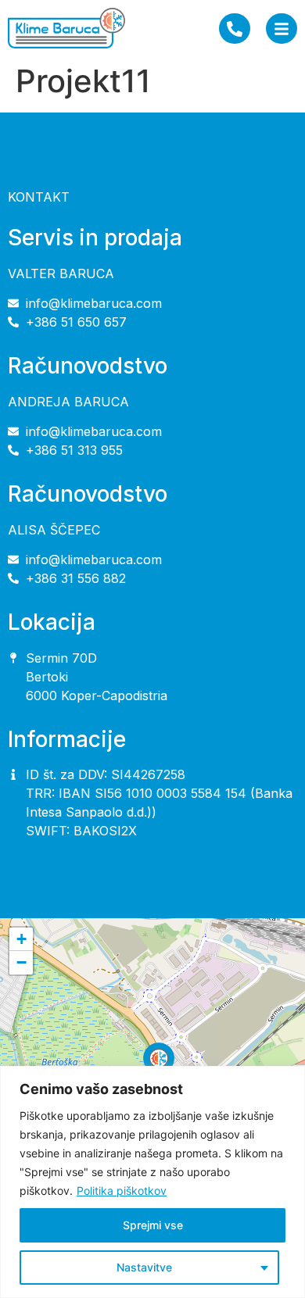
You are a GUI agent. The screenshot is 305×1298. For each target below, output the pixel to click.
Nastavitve (144, 1267)
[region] (152, 1182)
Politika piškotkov (122, 1190)
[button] (158, 1064)
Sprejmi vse (153, 1225)
